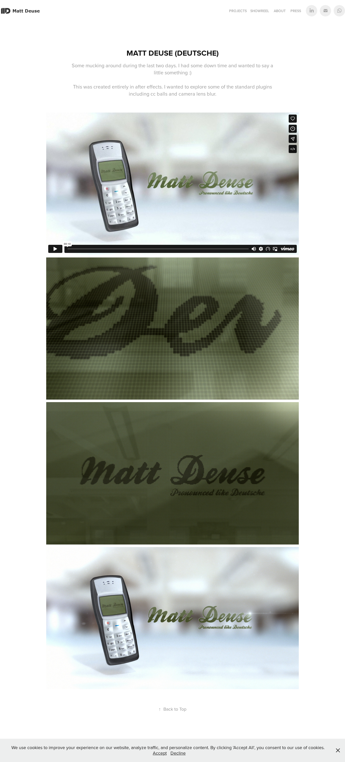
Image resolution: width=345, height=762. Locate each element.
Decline (178, 753)
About (280, 10)
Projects (238, 10)
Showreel (259, 10)
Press (295, 10)
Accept (160, 753)
